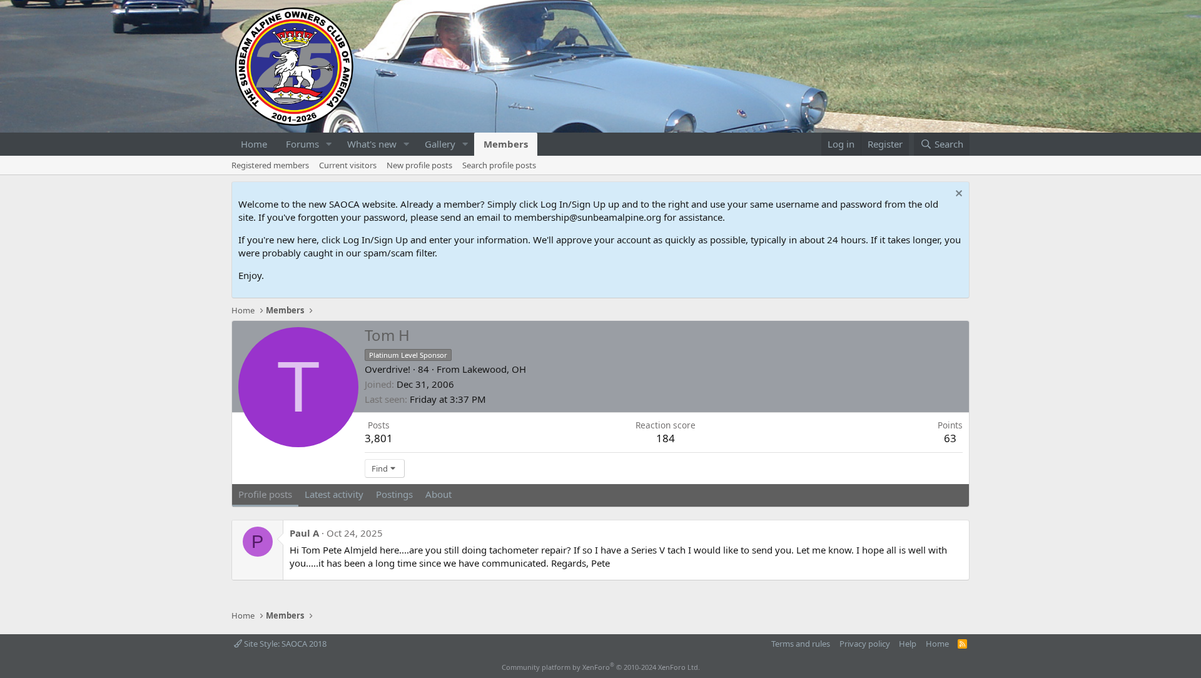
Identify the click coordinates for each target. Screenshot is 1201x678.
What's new (372, 144)
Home (254, 144)
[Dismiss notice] (957, 194)
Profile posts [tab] (265, 494)
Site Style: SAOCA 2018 (284, 643)
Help (907, 643)
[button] (329, 144)
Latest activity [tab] (334, 494)
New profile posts (419, 165)
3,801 (379, 438)
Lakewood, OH (494, 369)
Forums (302, 144)
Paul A (304, 533)
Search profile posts (499, 165)
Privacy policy (864, 643)
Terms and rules (800, 643)
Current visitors (348, 165)
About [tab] (438, 494)
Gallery (440, 144)
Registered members (270, 165)
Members (506, 144)
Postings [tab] (394, 494)
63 (950, 438)
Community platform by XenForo (601, 667)
